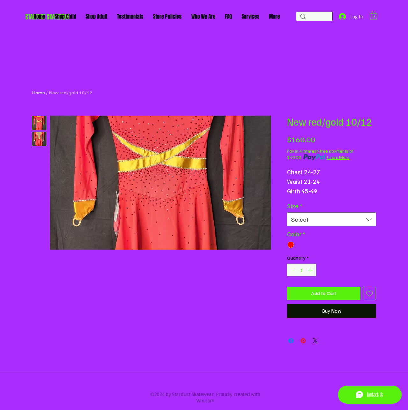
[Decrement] (292, 270)
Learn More (338, 157)
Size (294, 206)
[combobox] (331, 219)
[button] (373, 15)
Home (38, 92)
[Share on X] (315, 341)
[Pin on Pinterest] (303, 341)
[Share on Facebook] (291, 341)
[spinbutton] (301, 270)
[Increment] (310, 270)
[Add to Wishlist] (369, 293)
